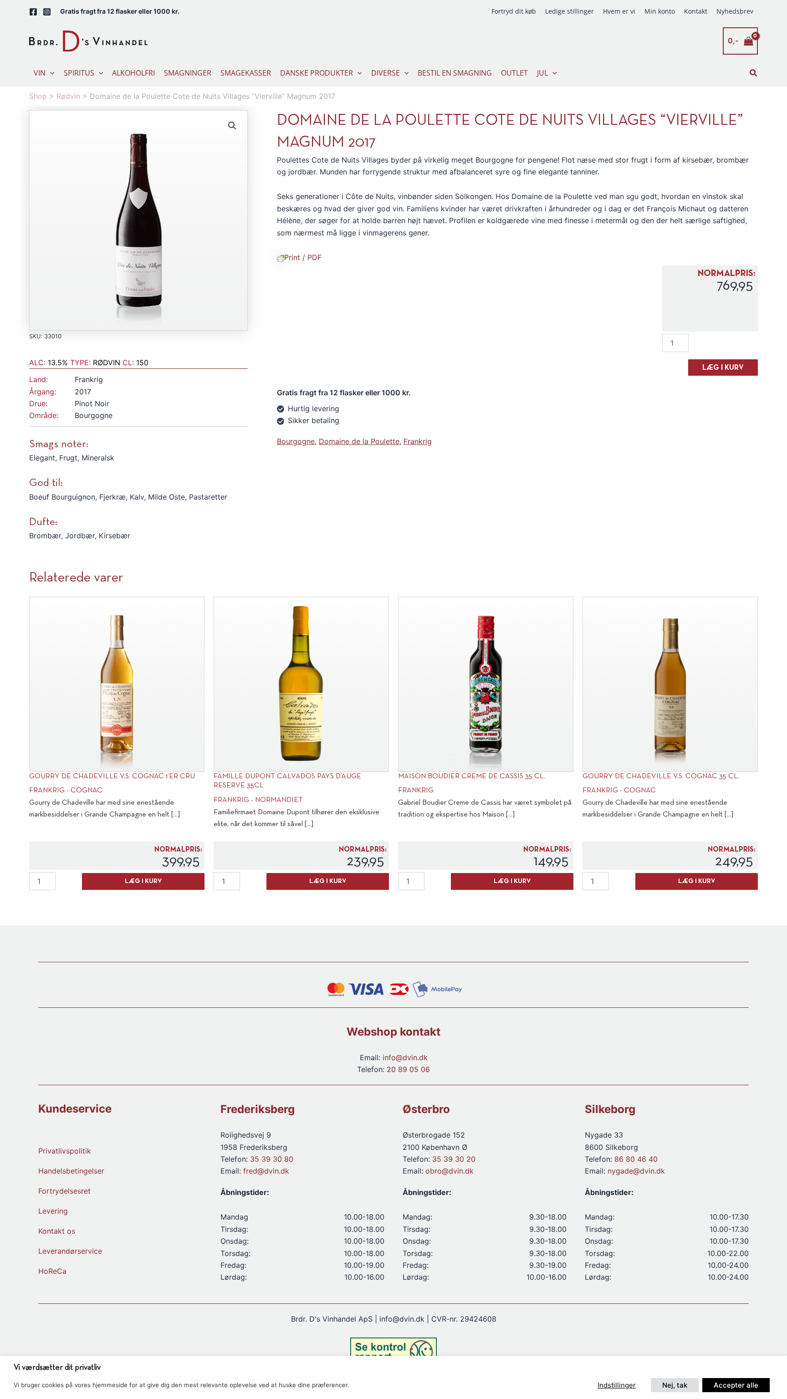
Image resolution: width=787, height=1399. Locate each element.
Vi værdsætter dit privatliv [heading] (57, 1368)
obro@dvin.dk (449, 1170)
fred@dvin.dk (266, 1170)
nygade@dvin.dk (636, 1170)
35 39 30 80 (271, 1159)
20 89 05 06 (408, 1069)
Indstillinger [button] (617, 1385)
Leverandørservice (70, 1251)
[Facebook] (33, 12)
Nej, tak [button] (674, 1385)
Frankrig (418, 441)
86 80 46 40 (636, 1159)
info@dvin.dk (405, 1057)
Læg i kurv (723, 368)
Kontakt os (56, 1231)
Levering (53, 1210)
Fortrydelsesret (64, 1190)
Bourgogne (296, 441)
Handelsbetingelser (71, 1170)
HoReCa (52, 1271)
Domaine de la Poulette (359, 441)
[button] (50, 73)
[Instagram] (47, 12)
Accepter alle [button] (736, 1385)
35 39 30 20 (453, 1159)
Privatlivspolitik (64, 1150)
